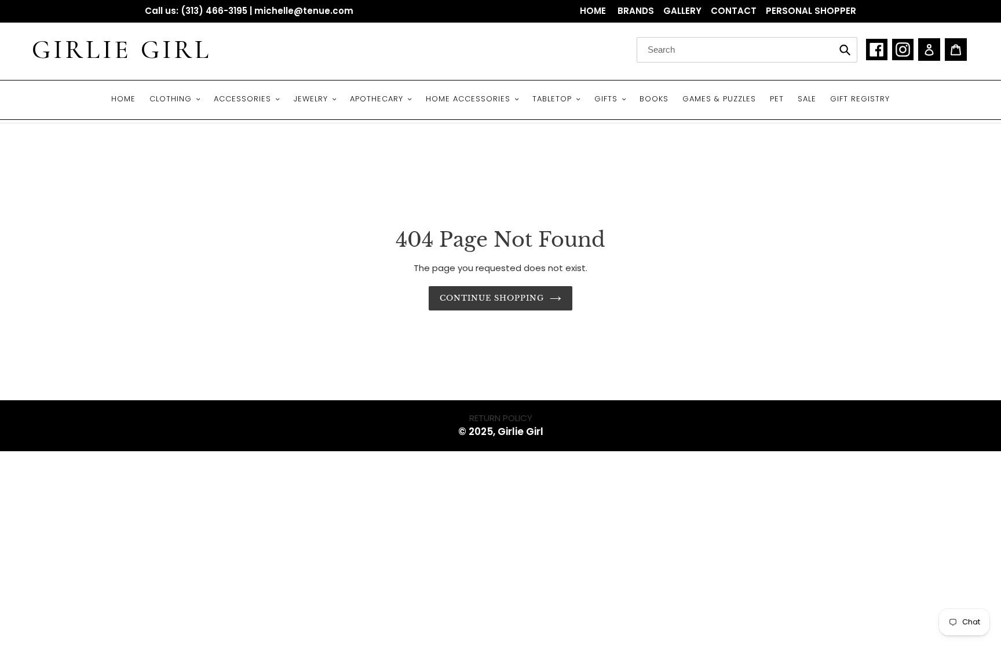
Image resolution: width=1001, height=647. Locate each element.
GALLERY (682, 11)
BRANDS (636, 11)
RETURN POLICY (500, 418)
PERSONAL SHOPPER (811, 11)
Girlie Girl (121, 49)
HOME (594, 11)
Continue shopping (492, 298)
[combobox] (747, 50)
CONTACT (734, 11)
